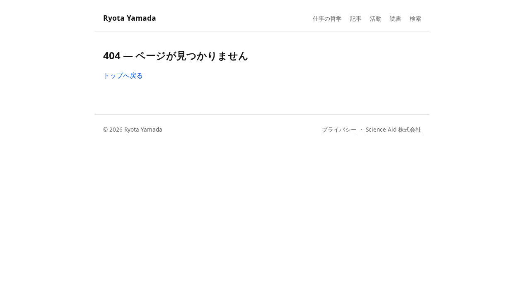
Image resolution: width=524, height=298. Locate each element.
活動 (376, 18)
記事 (356, 18)
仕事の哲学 (327, 18)
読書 (395, 18)
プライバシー (339, 129)
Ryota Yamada (129, 18)
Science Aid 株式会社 (393, 129)
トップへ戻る (123, 75)
